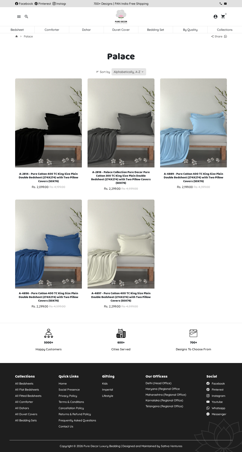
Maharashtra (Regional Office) (166, 394)
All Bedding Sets (26, 420)
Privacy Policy (68, 396)
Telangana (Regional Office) (164, 406)
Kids (105, 383)
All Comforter (24, 402)
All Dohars (22, 408)
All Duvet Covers (26, 414)
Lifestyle (107, 396)
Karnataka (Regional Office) (164, 400)
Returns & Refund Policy (75, 414)
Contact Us (66, 426)
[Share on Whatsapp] (225, 36)
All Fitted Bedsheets (28, 396)
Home (63, 383)
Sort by (103, 72)
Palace (28, 36)
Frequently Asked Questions (77, 420)
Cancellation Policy (71, 408)
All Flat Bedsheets (27, 389)
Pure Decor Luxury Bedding (102, 446)
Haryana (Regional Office (163, 389)
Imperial (107, 389)
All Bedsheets (24, 383)
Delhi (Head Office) (158, 383)
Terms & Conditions (71, 402)
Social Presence (69, 389)
